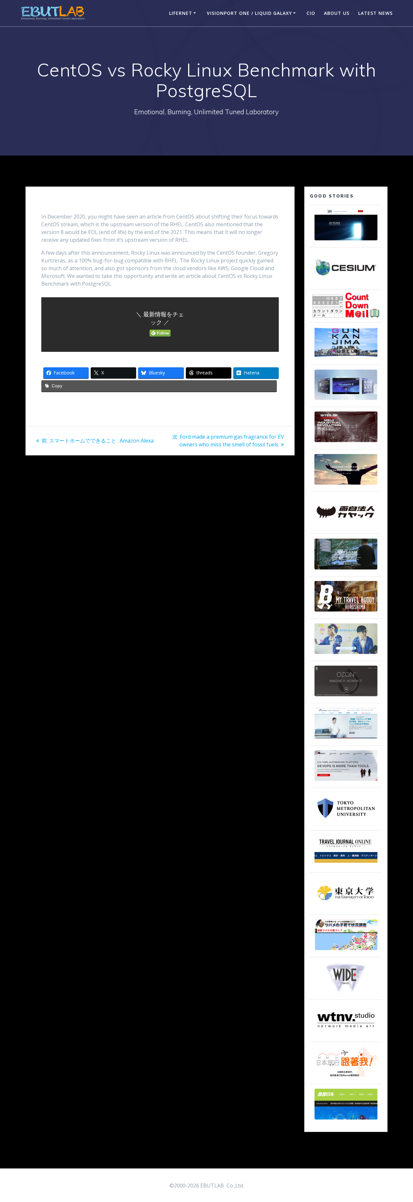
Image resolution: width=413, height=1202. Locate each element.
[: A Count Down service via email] (345, 315)
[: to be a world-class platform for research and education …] (345, 908)
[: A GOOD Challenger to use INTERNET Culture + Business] (345, 738)
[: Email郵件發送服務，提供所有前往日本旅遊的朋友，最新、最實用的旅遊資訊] (345, 1077)
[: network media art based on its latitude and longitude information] (345, 1035)
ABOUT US (336, 13)
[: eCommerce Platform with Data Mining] (345, 654)
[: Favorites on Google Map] (345, 950)
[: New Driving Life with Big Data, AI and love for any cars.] (345, 400)
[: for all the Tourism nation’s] (345, 866)
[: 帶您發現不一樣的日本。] (345, 1120)
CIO (311, 13)
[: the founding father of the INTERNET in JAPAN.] (345, 992)
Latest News (375, 13)
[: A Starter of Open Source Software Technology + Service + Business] (345, 781)
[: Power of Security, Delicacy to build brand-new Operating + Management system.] (345, 484)
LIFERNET (180, 13)
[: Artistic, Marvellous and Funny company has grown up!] (345, 527)
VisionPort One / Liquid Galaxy (249, 13)
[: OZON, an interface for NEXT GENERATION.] (345, 696)
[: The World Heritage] (345, 442)
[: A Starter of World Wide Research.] (345, 240)
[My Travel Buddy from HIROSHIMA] (345, 612)
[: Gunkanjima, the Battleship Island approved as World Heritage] (345, 358)
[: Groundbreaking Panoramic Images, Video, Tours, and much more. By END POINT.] (345, 569)
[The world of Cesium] (345, 283)
